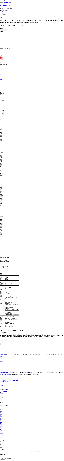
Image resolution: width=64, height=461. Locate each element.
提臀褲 (1, 434)
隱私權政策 (36, 451)
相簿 (2, 11)
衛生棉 (2, 374)
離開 (3, 459)
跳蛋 (0, 420)
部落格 (2, 12)
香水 (0, 429)
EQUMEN (1, 433)
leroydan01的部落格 (5, 5)
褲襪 (0, 412)
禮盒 (0, 415)
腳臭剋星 (6, 354)
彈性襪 (1, 411)
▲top (0, 392)
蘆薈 (0, 427)
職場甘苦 (6, 10)
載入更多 (1, 393)
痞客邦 (5, 389)
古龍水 (1, 430)
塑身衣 (1, 356)
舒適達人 (5, 374)
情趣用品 (1, 418)
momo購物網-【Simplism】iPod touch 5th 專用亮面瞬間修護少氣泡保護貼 (10, 380)
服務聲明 (38, 451)
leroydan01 (1, 385)
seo (0, 425)
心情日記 (5, 391)
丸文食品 (7, 372)
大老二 (1, 414)
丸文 (2, 361)
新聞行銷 (1, 426)
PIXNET (27, 451)
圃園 (0, 431)
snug (0, 343)
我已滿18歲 (2, 459)
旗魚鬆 (29, 372)
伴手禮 (1, 416)
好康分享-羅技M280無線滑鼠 (5, 381)
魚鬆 (0, 361)
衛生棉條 (1, 423)
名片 (2, 13)
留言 (6, 389)
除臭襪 (2, 354)
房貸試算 (1, 79)
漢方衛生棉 (10, 374)
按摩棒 (1, 419)
